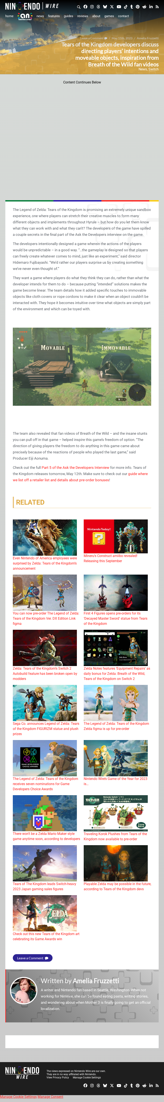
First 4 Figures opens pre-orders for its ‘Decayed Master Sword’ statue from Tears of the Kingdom (115, 618)
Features (54, 16)
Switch (153, 69)
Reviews (82, 16)
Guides (68, 16)
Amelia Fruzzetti (96, 980)
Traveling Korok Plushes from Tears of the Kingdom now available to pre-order (115, 836)
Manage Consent (50, 1097)
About (96, 16)
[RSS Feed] (157, 6)
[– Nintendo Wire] (32, 6)
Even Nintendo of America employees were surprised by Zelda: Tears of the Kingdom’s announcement (45, 563)
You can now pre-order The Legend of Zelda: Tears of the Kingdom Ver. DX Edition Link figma (46, 618)
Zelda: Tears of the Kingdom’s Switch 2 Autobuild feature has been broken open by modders (45, 673)
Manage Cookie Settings (87, 1077)
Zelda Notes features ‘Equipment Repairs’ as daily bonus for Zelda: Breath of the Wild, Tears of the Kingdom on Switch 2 (117, 673)
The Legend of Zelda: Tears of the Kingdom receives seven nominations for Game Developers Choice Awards (45, 784)
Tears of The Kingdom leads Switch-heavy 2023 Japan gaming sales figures (44, 886)
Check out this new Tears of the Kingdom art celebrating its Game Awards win (46, 936)
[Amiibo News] (25, 16)
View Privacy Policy (58, 1077)
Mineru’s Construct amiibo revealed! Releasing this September (110, 558)
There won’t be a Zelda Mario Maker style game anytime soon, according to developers (46, 836)
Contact (123, 16)
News (40, 16)
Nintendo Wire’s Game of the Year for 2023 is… (115, 781)
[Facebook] (85, 6)
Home (9, 16)
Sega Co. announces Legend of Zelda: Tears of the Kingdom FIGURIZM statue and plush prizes (46, 729)
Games (109, 16)
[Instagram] (92, 6)
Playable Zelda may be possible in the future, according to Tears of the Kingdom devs (117, 886)
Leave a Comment (30, 958)
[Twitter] (112, 6)
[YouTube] (119, 6)
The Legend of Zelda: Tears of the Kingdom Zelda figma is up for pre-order (116, 726)
